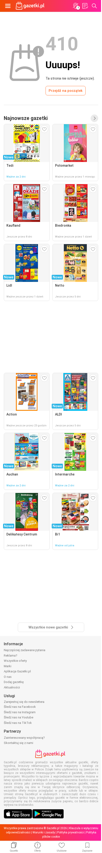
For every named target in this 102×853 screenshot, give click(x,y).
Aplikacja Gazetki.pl (17, 671)
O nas (8, 677)
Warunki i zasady (43, 832)
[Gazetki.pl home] (31, 5)
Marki (7, 666)
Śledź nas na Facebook (20, 707)
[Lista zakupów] (85, 6)
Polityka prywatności (70, 832)
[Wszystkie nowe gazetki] (94, 118)
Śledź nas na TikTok (18, 723)
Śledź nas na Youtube (18, 717)
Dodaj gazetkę (14, 682)
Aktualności (12, 687)
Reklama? (10, 655)
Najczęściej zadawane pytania (24, 650)
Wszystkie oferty (15, 660)
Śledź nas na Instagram (20, 712)
